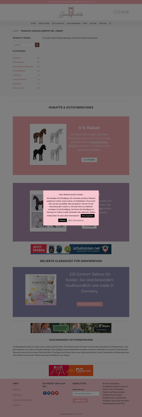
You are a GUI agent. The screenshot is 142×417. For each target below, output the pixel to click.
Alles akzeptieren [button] (87, 216)
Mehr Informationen (76, 220)
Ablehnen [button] (63, 220)
